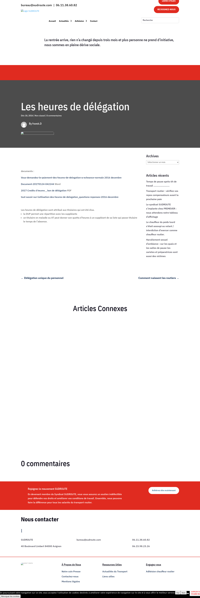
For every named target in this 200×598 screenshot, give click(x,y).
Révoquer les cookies (10, 596)
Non (184, 592)
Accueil (52, 21)
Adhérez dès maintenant (164, 490)
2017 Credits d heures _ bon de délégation (43, 190)
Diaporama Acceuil (67, 330)
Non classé (40, 115)
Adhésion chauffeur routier (160, 571)
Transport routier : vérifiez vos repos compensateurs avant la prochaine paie (162, 195)
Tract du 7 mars (32, 404)
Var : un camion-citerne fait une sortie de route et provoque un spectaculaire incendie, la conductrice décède (82, 365)
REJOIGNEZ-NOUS (166, 9)
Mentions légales (71, 581)
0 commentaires (54, 115)
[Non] (188, 593)
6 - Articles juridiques (47, 330)
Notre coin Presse (71, 571)
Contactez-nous (70, 576)
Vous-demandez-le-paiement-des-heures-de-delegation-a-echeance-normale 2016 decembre (71, 177)
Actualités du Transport (114, 571)
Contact (93, 21)
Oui (177, 592)
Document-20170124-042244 (37, 184)
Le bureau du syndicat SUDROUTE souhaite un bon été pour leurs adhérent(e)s (66, 325)
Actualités (64, 21)
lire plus (27, 342)
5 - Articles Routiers (45, 370)
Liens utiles (108, 576)
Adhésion (79, 21)
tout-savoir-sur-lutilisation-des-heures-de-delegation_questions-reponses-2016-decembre (69, 196)
